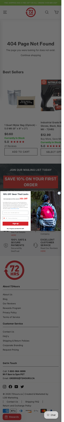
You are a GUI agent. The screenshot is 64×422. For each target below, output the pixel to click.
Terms (18, 208)
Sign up (15, 223)
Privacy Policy (13, 208)
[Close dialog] (59, 193)
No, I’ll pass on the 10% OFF (15, 229)
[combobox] (5, 218)
